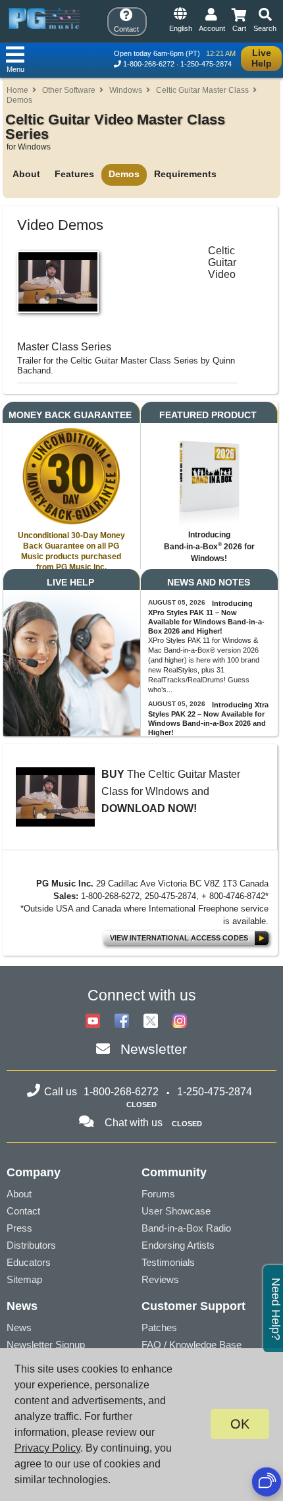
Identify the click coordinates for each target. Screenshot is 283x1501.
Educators (29, 1262)
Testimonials (168, 1262)
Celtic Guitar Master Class (202, 90)
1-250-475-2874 (206, 64)
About (26, 174)
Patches (159, 1327)
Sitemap (24, 1279)
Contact (23, 1210)
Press (19, 1228)
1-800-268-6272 (148, 64)
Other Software (68, 90)
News (19, 1327)
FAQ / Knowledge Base (192, 1344)
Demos (19, 100)
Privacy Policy (47, 1448)
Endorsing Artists (178, 1245)
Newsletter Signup (46, 1344)
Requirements (185, 174)
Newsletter (153, 1048)
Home (17, 90)
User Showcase (176, 1210)
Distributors (31, 1245)
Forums (158, 1193)
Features (74, 174)
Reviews (160, 1279)
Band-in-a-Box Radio (186, 1228)
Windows (125, 90)
